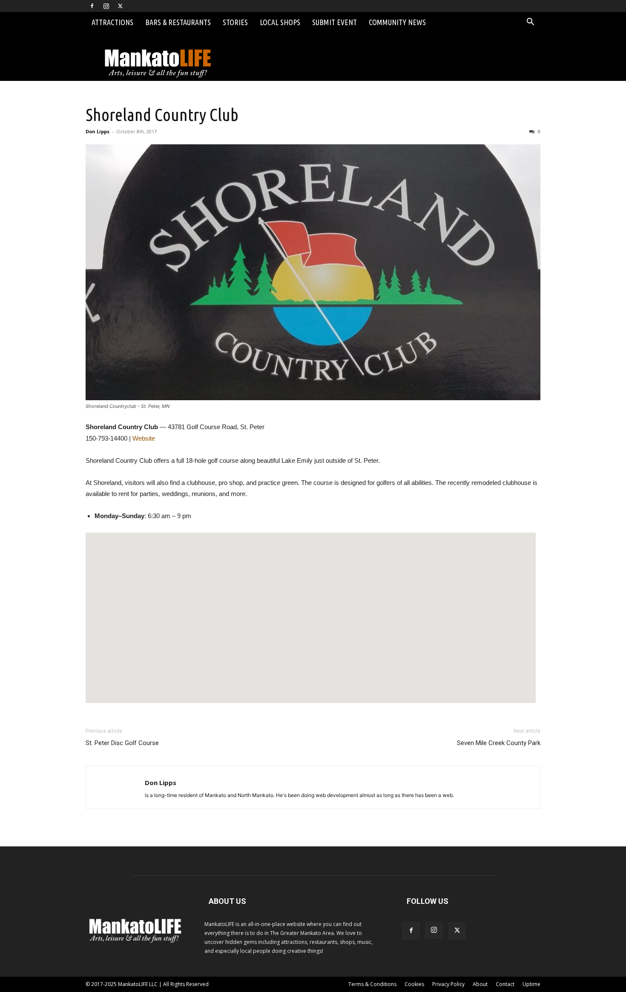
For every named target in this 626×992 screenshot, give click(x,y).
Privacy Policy (448, 984)
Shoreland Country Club (162, 114)
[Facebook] (92, 6)
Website (143, 438)
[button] (530, 23)
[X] (120, 6)
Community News (397, 22)
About (480, 984)
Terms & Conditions (372, 984)
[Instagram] (106, 6)
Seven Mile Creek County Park (498, 743)
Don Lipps (97, 131)
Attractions (112, 22)
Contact (505, 984)
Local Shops (280, 22)
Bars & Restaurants (178, 22)
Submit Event (334, 22)
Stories (235, 22)
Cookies (414, 984)
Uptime (531, 984)
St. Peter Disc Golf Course (122, 743)
